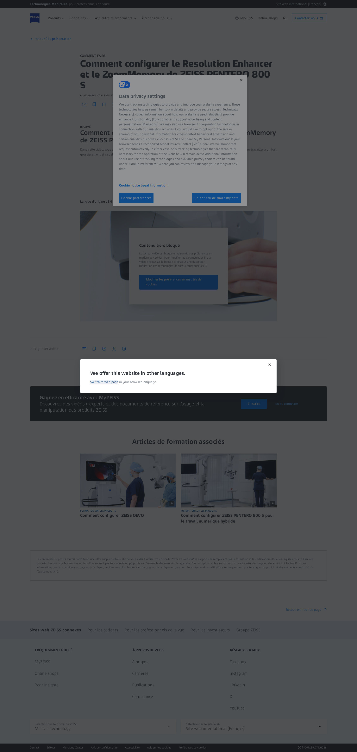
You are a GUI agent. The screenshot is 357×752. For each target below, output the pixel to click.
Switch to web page (104, 382)
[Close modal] (270, 365)
